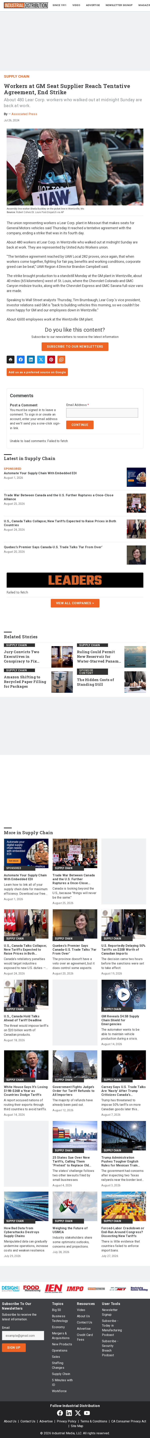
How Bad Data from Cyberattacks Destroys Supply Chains (21, 1232)
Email (6, 1327)
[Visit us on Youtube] (87, 1413)
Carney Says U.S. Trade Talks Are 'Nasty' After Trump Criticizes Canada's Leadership (123, 1091)
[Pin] (51, 359)
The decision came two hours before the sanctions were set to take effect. (122, 963)
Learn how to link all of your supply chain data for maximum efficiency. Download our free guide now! (25, 889)
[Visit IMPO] (75, 1289)
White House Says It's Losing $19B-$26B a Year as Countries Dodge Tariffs (26, 1091)
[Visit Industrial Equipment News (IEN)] (53, 1288)
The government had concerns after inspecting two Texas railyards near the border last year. (122, 1175)
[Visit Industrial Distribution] (96, 1289)
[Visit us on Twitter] (78, 1413)
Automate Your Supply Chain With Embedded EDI (40, 473)
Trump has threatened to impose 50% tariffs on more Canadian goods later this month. (121, 1104)
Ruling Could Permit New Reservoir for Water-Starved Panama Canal (99, 657)
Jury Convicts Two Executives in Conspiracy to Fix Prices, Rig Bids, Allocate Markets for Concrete (23, 657)
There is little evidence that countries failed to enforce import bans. (120, 1246)
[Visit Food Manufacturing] (32, 1288)
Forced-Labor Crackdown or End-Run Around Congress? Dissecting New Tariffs (122, 1232)
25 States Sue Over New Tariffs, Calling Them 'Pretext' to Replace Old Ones (71, 1161)
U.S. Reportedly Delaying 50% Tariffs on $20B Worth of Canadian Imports (123, 949)
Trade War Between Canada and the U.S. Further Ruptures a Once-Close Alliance (58, 497)
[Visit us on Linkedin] (69, 1413)
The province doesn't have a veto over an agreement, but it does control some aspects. (74, 963)
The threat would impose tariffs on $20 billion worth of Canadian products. (26, 1030)
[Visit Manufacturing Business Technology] (139, 1289)
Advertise (46, 1421)
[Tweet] (41, 359)
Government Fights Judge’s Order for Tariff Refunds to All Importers (74, 1091)
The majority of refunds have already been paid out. (73, 1102)
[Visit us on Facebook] (60, 1413)
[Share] (21, 359)
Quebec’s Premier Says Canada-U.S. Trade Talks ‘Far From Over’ (53, 547)
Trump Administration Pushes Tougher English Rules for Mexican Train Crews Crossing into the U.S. (123, 1161)
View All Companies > (75, 603)
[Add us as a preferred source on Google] (61, 359)
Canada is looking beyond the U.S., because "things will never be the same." (74, 893)
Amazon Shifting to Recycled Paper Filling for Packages (25, 682)
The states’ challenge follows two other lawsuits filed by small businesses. (73, 1175)
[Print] (10, 359)
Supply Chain (16, 76)
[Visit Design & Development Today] (11, 1289)
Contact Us (28, 1421)
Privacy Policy (66, 1421)
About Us (10, 1421)
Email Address (77, 405)
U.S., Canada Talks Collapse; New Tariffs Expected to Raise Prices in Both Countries (60, 523)
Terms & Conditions (93, 1421)
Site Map (77, 1426)
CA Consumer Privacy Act (128, 1421)
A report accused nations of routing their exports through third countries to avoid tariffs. (25, 1104)
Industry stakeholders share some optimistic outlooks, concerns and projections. (72, 1242)
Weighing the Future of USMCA (70, 1230)
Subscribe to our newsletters (75, 346)
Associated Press (24, 114)
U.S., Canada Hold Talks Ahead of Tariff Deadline (23, 1018)
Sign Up (14, 1347)
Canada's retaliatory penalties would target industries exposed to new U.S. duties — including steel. (25, 963)
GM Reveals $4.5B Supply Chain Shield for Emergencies (120, 1020)
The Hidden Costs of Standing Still (95, 682)
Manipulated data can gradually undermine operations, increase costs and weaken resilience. (26, 1246)
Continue (79, 425)
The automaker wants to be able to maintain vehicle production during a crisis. (120, 1034)
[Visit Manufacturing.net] (118, 1289)
